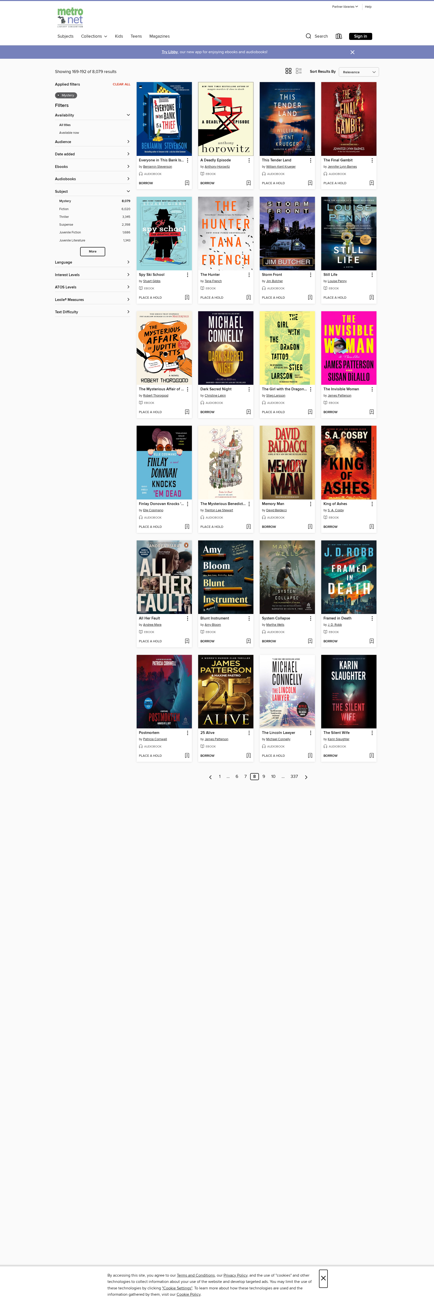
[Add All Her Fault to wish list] (187, 641)
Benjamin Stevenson (157, 167)
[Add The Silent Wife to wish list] (371, 756)
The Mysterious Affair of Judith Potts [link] (162, 389)
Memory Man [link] (273, 504)
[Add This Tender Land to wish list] (310, 183)
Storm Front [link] (272, 275)
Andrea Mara (152, 625)
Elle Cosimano (153, 510)
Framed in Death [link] (337, 618)
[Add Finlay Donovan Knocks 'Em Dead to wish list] (187, 527)
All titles (65, 125)
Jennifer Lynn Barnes (342, 167)
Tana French (213, 281)
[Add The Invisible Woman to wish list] (371, 412)
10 (273, 776)
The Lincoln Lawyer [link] (278, 733)
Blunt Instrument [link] (214, 618)
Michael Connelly (278, 739)
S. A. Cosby (336, 510)
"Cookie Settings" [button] (177, 1288)
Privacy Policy (235, 1275)
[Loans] (339, 37)
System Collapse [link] (276, 618)
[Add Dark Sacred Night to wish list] (248, 412)
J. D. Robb (335, 625)
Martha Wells (275, 625)
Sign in (360, 36)
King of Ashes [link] (335, 504)
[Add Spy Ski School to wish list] (187, 298)
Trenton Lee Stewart (219, 510)
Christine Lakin (215, 396)
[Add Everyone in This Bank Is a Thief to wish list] (187, 183)
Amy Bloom (213, 625)
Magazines (159, 36)
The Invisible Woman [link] (341, 389)
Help (368, 7)
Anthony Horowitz (217, 167)
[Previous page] (210, 777)
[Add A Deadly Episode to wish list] (248, 183)
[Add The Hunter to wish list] (248, 298)
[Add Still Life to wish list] (371, 298)
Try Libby (170, 52)
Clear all (121, 84)
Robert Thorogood (155, 396)
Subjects (66, 36)
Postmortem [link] (149, 733)
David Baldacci (276, 510)
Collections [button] (92, 36)
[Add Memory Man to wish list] (310, 527)
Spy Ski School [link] (152, 275)
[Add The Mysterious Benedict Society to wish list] (248, 527)
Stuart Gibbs (151, 281)
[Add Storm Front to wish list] (310, 298)
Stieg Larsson (275, 396)
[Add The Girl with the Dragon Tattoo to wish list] (310, 412)
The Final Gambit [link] (338, 160)
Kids (119, 36)
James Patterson (339, 396)
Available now (69, 133)
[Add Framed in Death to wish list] (371, 641)
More (92, 252)
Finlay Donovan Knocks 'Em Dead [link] (162, 504)
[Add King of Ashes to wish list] (371, 527)
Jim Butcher (274, 281)
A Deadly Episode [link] (215, 160)
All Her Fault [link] (149, 618)
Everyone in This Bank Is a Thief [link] (162, 160)
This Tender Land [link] (276, 160)
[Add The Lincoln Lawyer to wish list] (310, 756)
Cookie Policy (188, 1294)
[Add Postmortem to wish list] (187, 756)
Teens (136, 36)
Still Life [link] (330, 275)
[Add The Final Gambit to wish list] (371, 183)
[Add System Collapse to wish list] (310, 641)
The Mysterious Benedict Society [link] (223, 504)
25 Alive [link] (207, 733)
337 (294, 776)
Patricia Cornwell (155, 739)
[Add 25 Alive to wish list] (248, 756)
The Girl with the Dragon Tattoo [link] (285, 389)
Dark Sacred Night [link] (216, 389)
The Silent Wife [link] (336, 733)
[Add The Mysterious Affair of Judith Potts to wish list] (187, 412)
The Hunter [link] (210, 275)
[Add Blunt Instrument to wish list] (248, 641)
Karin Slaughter (338, 739)
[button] (345, 7)
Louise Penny (337, 281)
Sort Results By (323, 71)
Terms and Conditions (196, 1275)
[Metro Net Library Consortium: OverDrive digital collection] (70, 17)
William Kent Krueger (281, 167)
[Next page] (306, 777)
